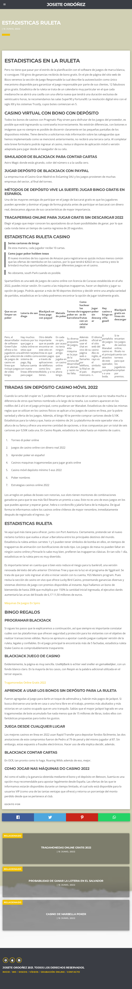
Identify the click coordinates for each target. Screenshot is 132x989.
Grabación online (53, 972)
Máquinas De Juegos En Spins (22, 603)
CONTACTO (73, 972)
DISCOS (23, 972)
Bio (14, 972)
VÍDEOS (33, 972)
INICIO (6, 972)
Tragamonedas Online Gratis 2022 (25, 682)
